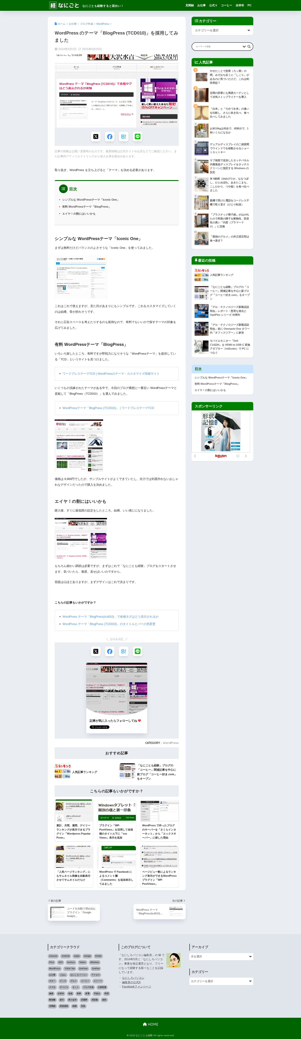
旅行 (62, 1000)
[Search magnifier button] (249, 46)
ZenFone (83, 968)
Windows (94, 962)
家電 (87, 993)
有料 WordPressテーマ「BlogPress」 (86, 206)
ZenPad (95, 968)
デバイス (64, 987)
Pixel (51, 962)
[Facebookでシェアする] (109, 136)
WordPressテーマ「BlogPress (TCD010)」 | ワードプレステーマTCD (108, 408)
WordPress (171, 743)
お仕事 (201, 5)
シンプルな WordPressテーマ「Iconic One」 (91, 199)
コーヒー (226, 5)
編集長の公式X (131, 982)
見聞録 (190, 5)
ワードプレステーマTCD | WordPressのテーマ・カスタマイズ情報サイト (111, 373)
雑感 (74, 1006)
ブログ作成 (88, 987)
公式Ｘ (213, 5)
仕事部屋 (102, 987)
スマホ (52, 987)
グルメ (73, 981)
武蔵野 (84, 1000)
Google (87, 956)
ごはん (63, 975)
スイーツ (98, 981)
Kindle (98, 956)
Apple (77, 956)
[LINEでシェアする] (137, 136)
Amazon (53, 956)
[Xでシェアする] (96, 136)
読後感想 (64, 1006)
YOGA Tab (70, 968)
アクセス (95, 975)
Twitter (82, 962)
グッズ (63, 981)
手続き (97, 993)
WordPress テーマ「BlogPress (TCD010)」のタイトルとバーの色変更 (109, 624)
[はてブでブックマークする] (123, 136)
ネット (75, 987)
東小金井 (72, 1000)
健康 (51, 993)
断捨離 (52, 1000)
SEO (60, 962)
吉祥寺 (240, 5)
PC (250, 5)
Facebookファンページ (136, 986)
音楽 (83, 1006)
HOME (152, 1024)
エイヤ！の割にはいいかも (79, 213)
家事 (79, 993)
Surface (71, 962)
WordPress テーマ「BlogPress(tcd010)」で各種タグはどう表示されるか (111, 616)
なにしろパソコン (78, 975)
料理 (107, 993)
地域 (70, 993)
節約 (104, 1000)
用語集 (95, 1000)
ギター (52, 981)
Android (66, 956)
